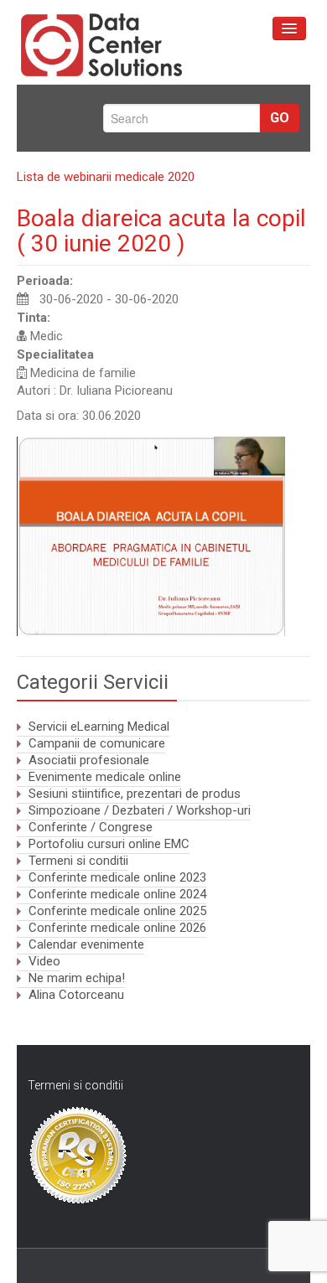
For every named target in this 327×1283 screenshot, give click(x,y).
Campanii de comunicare (97, 743)
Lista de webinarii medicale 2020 (106, 176)
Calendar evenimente (86, 944)
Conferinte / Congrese (91, 827)
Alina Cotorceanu (76, 994)
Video (44, 961)
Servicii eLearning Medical (99, 726)
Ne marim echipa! (77, 978)
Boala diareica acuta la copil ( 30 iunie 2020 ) (161, 230)
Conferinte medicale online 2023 (117, 877)
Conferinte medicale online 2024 (117, 894)
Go (279, 118)
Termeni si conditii (78, 860)
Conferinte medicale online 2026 (117, 927)
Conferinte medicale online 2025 (117, 910)
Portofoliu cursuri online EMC (109, 843)
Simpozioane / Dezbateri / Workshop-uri (140, 810)
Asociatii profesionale (89, 760)
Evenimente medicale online (105, 776)
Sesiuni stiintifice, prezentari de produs (135, 793)
